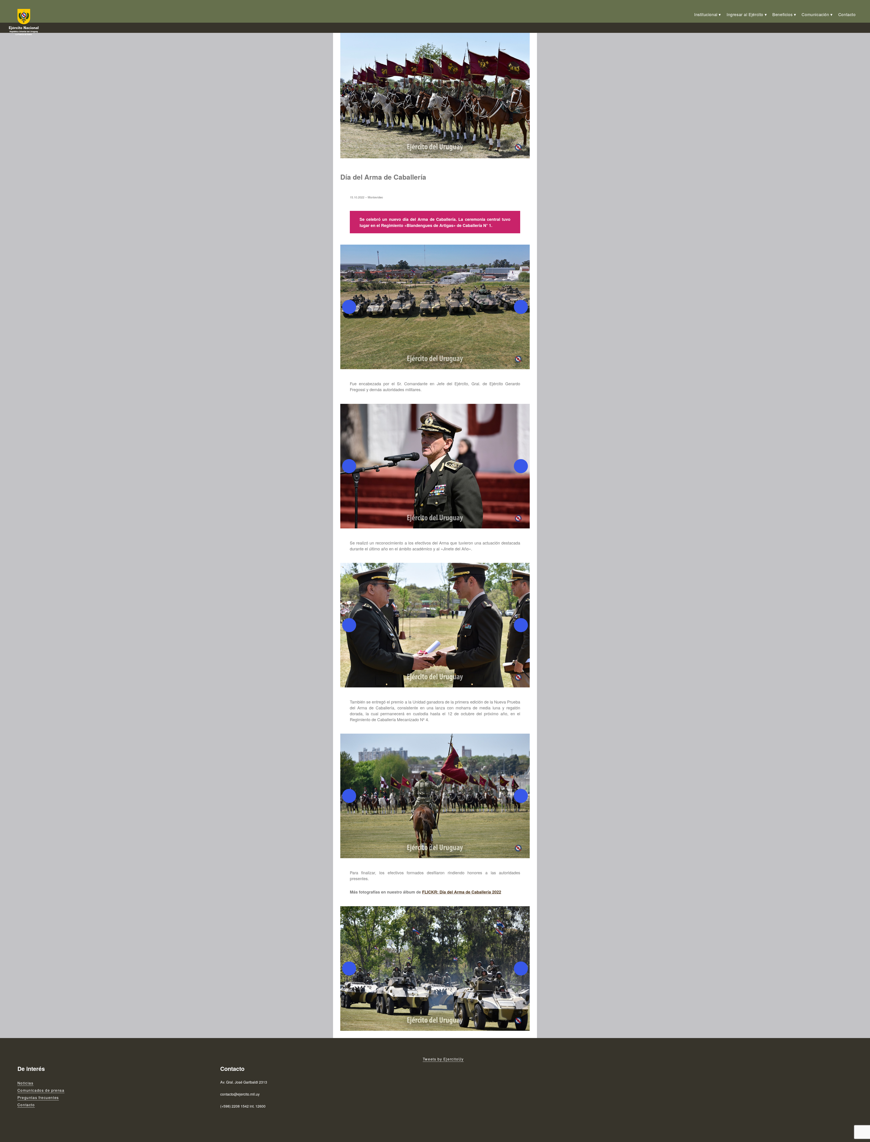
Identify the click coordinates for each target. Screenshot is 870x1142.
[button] (435, 307)
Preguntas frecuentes (38, 1097)
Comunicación (815, 14)
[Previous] (349, 307)
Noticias (25, 1083)
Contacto (847, 14)
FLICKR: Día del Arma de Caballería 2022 (461, 892)
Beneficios (782, 14)
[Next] (521, 307)
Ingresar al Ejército (745, 14)
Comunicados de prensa (41, 1090)
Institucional (706, 14)
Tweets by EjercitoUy (443, 1059)
